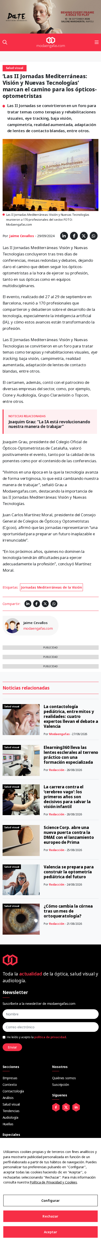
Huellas (8, 1124)
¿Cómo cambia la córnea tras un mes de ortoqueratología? (68, 911)
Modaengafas (59, 734)
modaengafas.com (38, 628)
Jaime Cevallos (21, 235)
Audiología (10, 1117)
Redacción (56, 770)
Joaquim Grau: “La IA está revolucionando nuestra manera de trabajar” (49, 424)
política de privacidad (50, 1037)
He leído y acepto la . (37, 1037)
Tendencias (11, 1111)
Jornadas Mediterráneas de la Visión (51, 587)
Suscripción (60, 1084)
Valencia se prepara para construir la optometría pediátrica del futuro (69, 871)
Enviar (12, 1047)
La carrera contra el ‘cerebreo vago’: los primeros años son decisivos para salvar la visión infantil (67, 796)
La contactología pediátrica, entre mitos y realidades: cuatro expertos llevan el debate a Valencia (71, 716)
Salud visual (11, 1104)
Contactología (13, 1091)
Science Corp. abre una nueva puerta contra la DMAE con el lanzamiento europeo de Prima (69, 835)
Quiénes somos (64, 1078)
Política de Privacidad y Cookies (53, 1182)
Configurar (50, 1200)
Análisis (8, 1097)
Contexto (10, 1084)
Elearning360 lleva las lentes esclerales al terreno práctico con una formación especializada (71, 755)
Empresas (10, 1078)
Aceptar (50, 1232)
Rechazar (50, 1216)
